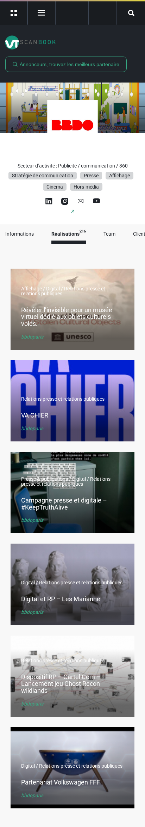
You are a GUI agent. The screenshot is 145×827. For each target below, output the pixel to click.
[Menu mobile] (14, 13)
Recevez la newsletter (102, 13)
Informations (19, 234)
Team (109, 234)
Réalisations (68, 234)
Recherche (131, 13)
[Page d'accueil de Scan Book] (72, 42)
